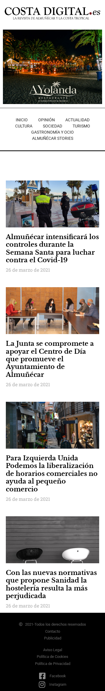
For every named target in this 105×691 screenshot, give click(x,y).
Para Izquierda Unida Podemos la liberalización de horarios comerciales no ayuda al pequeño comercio (52, 473)
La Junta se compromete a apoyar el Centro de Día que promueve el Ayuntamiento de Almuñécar (50, 359)
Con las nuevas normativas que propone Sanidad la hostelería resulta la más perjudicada (51, 584)
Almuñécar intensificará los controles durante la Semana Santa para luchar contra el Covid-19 (52, 248)
